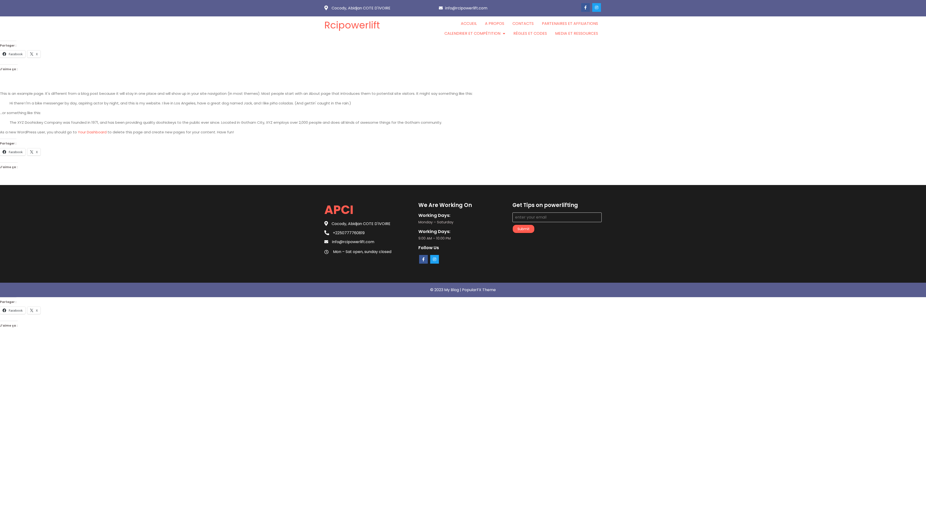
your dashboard (92, 132)
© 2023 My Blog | (446, 290)
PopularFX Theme (479, 290)
